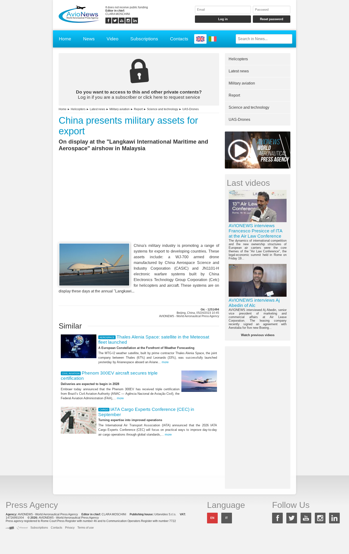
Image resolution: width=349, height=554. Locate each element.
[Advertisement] (139, 206)
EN (212, 518)
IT (226, 518)
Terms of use (85, 527)
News (89, 38)
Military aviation (119, 109)
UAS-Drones (190, 109)
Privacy (70, 527)
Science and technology (162, 109)
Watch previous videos (257, 335)
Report (138, 109)
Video (112, 38)
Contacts (179, 38)
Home (65, 38)
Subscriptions (144, 38)
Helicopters (78, 109)
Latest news (97, 109)
